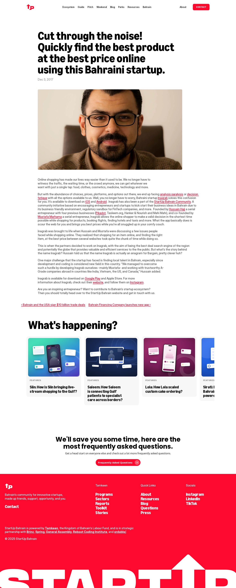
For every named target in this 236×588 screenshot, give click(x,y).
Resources (150, 498)
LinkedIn (193, 498)
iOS (87, 201)
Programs (104, 494)
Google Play (92, 278)
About (146, 494)
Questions (149, 508)
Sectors (102, 498)
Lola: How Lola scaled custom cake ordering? (163, 389)
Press (146, 512)
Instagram (137, 282)
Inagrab (163, 198)
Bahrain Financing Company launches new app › (119, 304)
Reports (102, 503)
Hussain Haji (177, 209)
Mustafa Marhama (50, 216)
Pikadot (101, 213)
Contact (12, 506)
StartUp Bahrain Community (172, 201)
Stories (101, 512)
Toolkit (101, 508)
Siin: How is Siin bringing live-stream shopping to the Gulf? (53, 389)
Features (35, 380)
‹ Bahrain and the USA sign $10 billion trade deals (53, 304)
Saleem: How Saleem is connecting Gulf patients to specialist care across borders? (104, 393)
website (98, 282)
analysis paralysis (171, 194)
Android (101, 201)
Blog (144, 503)
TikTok (191, 503)
